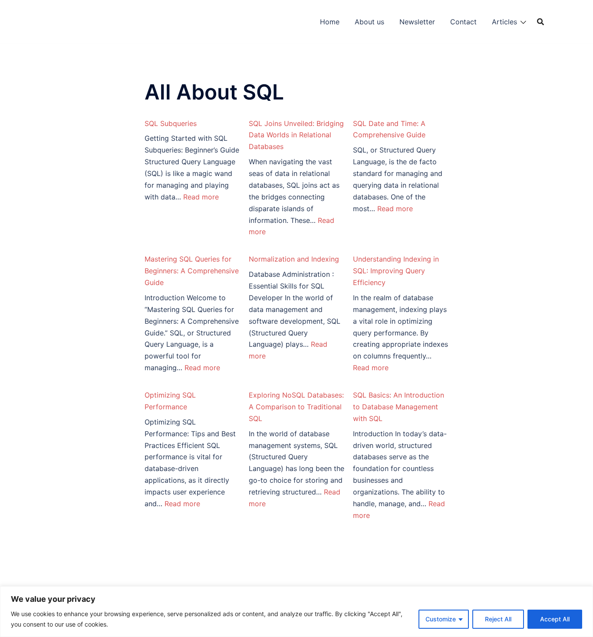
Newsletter (417, 21)
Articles (504, 21)
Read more (201, 196)
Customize (440, 619)
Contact (463, 21)
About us (369, 21)
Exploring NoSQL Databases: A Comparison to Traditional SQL (296, 407)
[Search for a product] (540, 21)
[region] (296, 611)
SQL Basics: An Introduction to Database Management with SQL (398, 407)
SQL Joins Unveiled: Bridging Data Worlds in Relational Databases (296, 135)
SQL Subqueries (171, 123)
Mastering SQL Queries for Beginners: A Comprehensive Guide (192, 271)
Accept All (555, 619)
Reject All (498, 619)
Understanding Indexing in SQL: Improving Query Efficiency (396, 271)
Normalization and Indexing (294, 259)
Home (329, 21)
